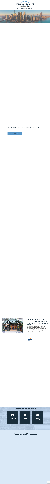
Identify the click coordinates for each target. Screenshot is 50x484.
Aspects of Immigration (24, 8)
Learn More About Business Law (12, 421)
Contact (29, 8)
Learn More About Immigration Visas (25, 421)
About (19, 8)
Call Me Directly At (25, 6)
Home (17, 8)
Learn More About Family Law (37, 421)
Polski (32, 8)
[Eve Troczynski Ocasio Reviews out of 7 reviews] (30, 341)
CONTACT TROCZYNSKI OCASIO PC (15, 133)
